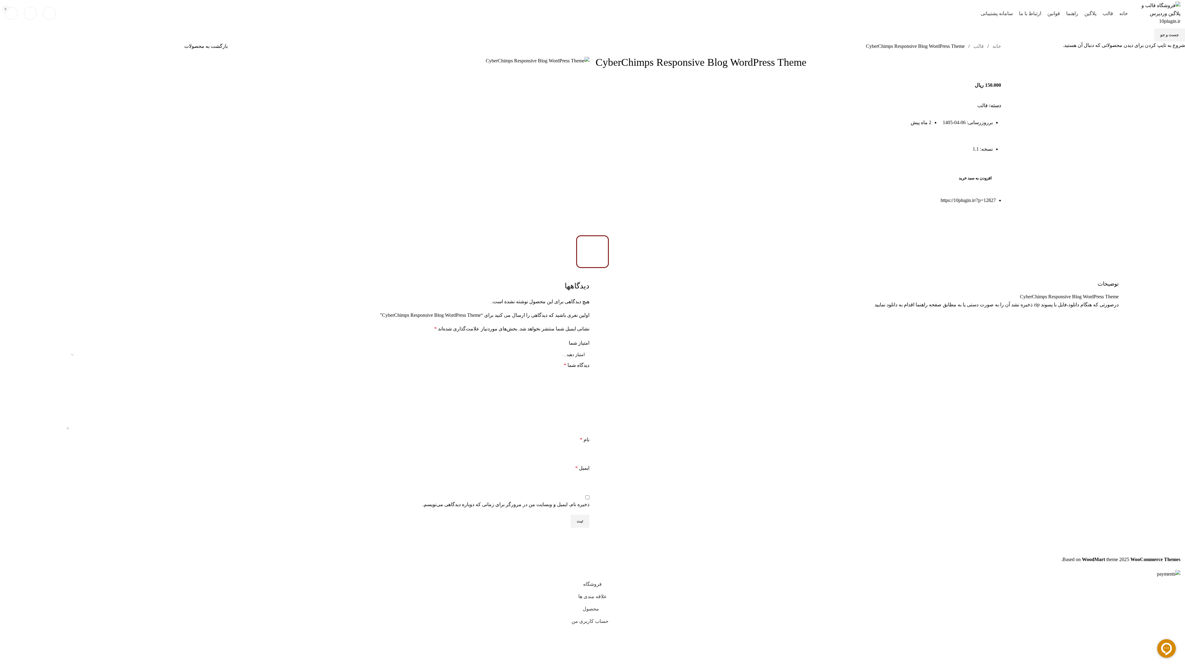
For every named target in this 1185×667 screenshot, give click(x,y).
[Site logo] (1157, 12)
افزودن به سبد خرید (975, 178)
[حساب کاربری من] (30, 13)
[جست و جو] (49, 13)
